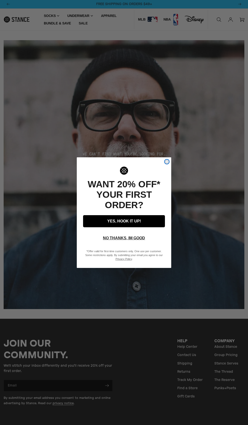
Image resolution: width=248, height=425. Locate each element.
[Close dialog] (166, 161)
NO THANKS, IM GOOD (124, 238)
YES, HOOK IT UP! (124, 221)
